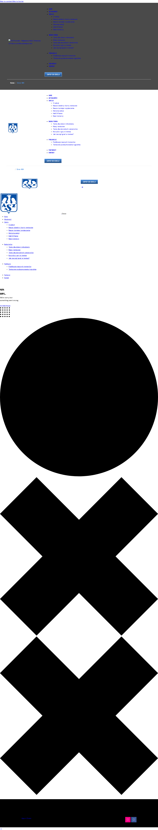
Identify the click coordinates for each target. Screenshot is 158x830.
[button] (82, 187)
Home (12, 83)
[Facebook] (134, 819)
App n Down (26, 818)
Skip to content (6, 1)
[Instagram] (128, 819)
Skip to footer (18, 1)
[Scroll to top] (1, 829)
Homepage (5, 306)
